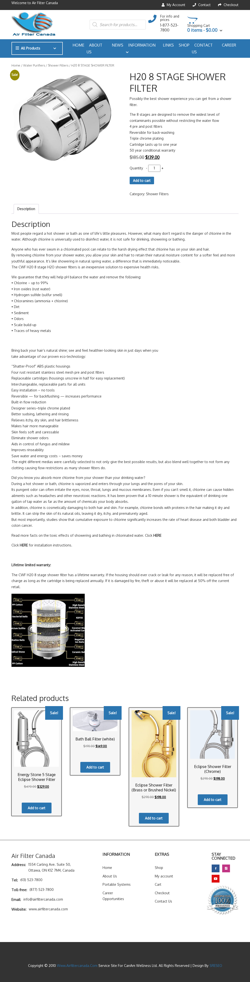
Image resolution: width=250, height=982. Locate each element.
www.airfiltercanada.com (77, 965)
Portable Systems (117, 884)
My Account (175, 5)
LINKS (168, 45)
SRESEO (215, 965)
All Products (30, 48)
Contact (204, 5)
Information (142, 45)
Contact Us (202, 48)
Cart (158, 884)
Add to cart (142, 180)
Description (26, 209)
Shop (184, 45)
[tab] (26, 209)
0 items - (202, 30)
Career (229, 45)
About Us (94, 48)
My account (164, 876)
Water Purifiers (34, 65)
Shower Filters (58, 65)
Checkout (231, 5)
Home (78, 45)
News (117, 45)
